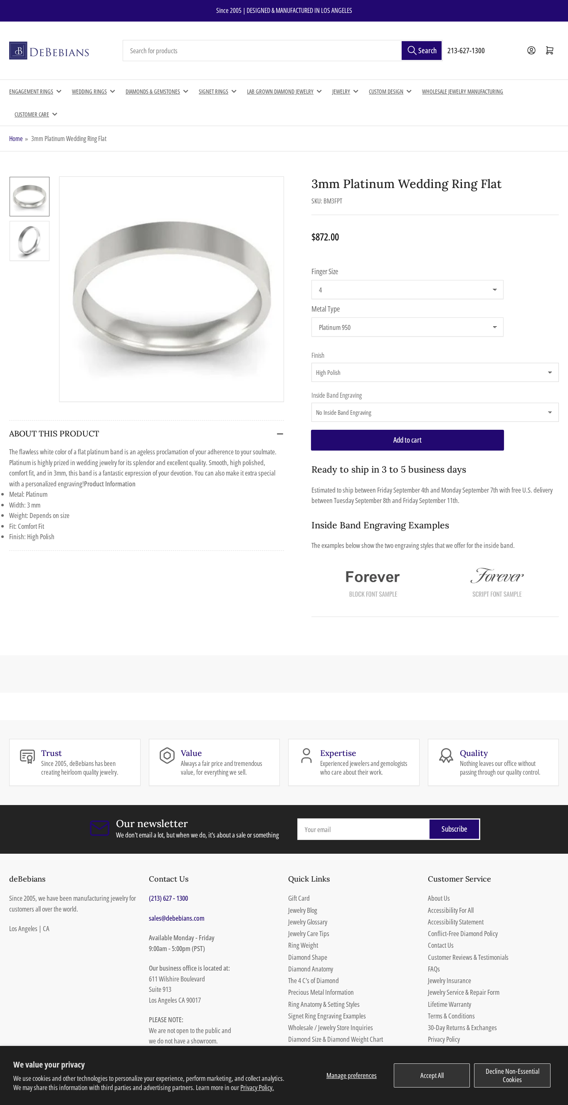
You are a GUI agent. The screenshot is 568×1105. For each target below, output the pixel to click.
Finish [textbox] (317, 355)
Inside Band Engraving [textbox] (336, 395)
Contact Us (441, 945)
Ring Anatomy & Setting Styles (324, 1004)
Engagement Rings (31, 91)
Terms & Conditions (451, 1016)
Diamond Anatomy (310, 969)
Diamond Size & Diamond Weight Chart (335, 1039)
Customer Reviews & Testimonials (468, 957)
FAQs (434, 969)
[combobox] (283, 51)
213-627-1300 (466, 50)
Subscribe (454, 829)
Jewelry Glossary (307, 922)
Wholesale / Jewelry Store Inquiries (330, 1027)
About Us (439, 898)
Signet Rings (213, 91)
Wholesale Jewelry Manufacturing (462, 91)
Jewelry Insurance (449, 980)
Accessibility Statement (456, 922)
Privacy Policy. (257, 1087)
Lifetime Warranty (449, 1004)
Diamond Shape (307, 957)
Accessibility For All (451, 910)
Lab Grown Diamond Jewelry (280, 91)
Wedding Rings (89, 91)
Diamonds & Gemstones (153, 91)
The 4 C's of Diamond (313, 980)
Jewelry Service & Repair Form (463, 992)
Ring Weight (303, 945)
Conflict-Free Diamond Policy (463, 933)
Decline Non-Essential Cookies (512, 1075)
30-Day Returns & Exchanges (462, 1027)
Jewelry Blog (302, 910)
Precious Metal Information (321, 992)
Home (16, 138)
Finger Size (324, 271)
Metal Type (325, 309)
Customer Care (32, 114)
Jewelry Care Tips (308, 933)
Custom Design (386, 91)
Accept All (432, 1075)
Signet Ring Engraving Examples (327, 1016)
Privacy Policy (444, 1039)
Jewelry (341, 91)
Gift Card (299, 898)
